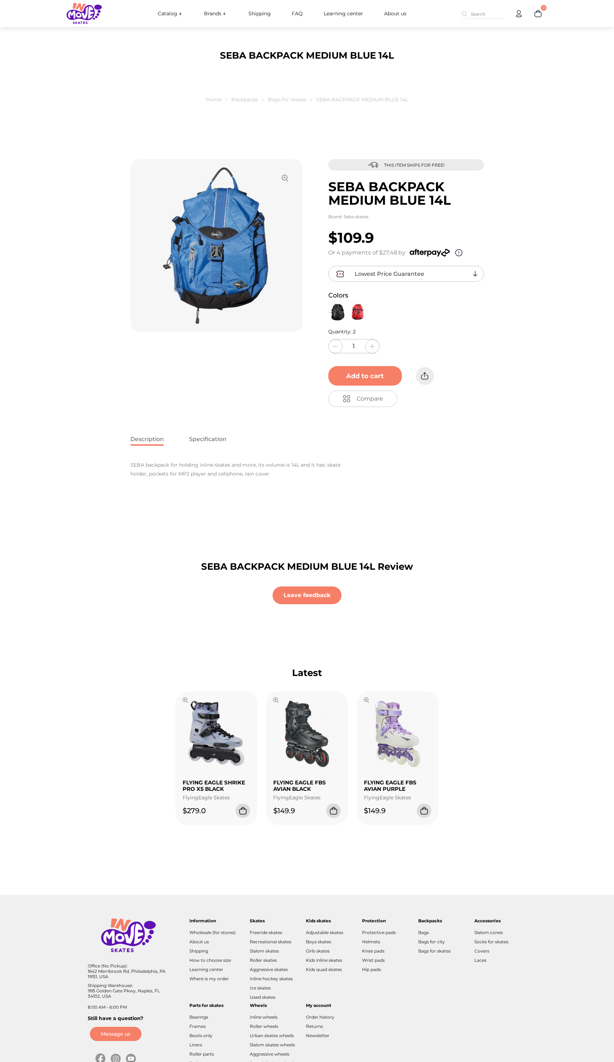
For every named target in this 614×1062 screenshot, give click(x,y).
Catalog (167, 13)
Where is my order (209, 978)
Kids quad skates (324, 969)
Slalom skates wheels (272, 1044)
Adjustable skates (324, 932)
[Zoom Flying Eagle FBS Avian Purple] (366, 701)
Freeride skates (266, 932)
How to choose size (210, 960)
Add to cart (365, 376)
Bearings (198, 1017)
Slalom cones (488, 932)
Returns (314, 1026)
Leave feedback (307, 595)
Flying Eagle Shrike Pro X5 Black (214, 785)
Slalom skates (264, 951)
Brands (212, 13)
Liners (195, 1044)
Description (147, 439)
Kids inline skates (324, 960)
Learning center (343, 13)
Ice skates (260, 988)
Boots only (200, 1035)
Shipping (259, 13)
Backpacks (244, 99)
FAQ (297, 13)
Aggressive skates (269, 969)
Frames (197, 1026)
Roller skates (263, 960)
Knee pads (373, 951)
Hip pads (371, 969)
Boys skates (318, 941)
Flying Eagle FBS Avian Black (299, 785)
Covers (481, 951)
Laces (480, 960)
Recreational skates (270, 941)
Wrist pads (373, 960)
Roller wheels (264, 1026)
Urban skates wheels (272, 1035)
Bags (423, 932)
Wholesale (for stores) (212, 932)
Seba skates (356, 216)
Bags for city (431, 941)
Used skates (262, 997)
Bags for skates (287, 99)
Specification (207, 439)
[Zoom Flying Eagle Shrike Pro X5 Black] (185, 701)
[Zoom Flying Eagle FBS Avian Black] (276, 701)
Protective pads (379, 932)
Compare (370, 398)
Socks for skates (491, 941)
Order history (320, 1017)
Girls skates (318, 951)
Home (213, 99)
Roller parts (201, 1054)
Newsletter (317, 1035)
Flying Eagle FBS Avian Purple (390, 785)
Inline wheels (264, 1017)
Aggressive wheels (269, 1054)
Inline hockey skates (271, 978)
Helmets (371, 941)
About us (395, 13)
